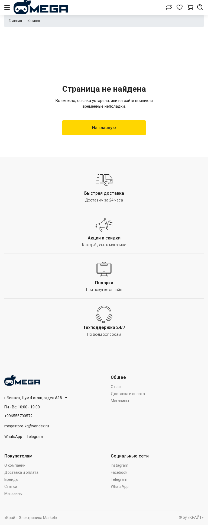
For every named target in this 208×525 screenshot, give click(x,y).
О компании (14, 465)
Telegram (35, 436)
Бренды (11, 479)
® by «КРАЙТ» (191, 517)
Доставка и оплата (128, 394)
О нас (116, 387)
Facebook (119, 472)
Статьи (10, 486)
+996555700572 (18, 416)
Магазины (120, 401)
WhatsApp (13, 436)
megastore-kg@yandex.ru (26, 426)
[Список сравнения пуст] (168, 7)
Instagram (119, 465)
